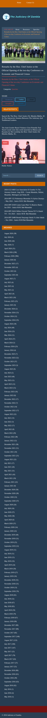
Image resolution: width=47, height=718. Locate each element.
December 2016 (9, 670)
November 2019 (9, 539)
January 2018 (8, 621)
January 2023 (8, 395)
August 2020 (8, 505)
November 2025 (9, 267)
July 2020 (7, 508)
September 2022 (9, 410)
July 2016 (7, 689)
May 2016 (7, 697)
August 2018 (8, 595)
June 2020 (7, 512)
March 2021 (8, 478)
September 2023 (9, 365)
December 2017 (9, 625)
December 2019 (9, 535)
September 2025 (9, 275)
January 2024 (8, 350)
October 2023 (9, 361)
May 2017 (7, 652)
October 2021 (9, 452)
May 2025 (7, 290)
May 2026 (7, 245)
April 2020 (8, 520)
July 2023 (7, 373)
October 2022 (9, 407)
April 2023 (8, 384)
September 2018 (9, 591)
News (5, 143)
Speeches (36, 29)
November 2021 (9, 448)
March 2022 (8, 433)
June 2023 (7, 377)
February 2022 (9, 437)
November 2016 (9, 674)
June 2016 (7, 693)
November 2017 (9, 629)
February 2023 (9, 392)
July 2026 (7, 237)
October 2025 (9, 271)
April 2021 (8, 474)
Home (19, 3)
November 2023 (9, 358)
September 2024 (9, 320)
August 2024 (8, 324)
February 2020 (9, 527)
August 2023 (8, 369)
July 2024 (7, 328)
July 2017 (7, 644)
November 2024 (9, 312)
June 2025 (7, 286)
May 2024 (7, 335)
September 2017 (9, 636)
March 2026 (8, 252)
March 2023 (8, 388)
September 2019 (9, 546)
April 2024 (8, 339)
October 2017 (9, 633)
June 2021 (7, 467)
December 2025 (9, 264)
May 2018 (7, 606)
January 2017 (8, 667)
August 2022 (8, 414)
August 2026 (8, 233)
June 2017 (7, 648)
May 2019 (7, 561)
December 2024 (9, 309)
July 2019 (7, 554)
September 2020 (9, 501)
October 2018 (9, 587)
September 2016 (9, 682)
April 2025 (8, 294)
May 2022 (7, 425)
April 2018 (8, 610)
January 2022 (8, 441)
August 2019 (8, 550)
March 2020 (8, 523)
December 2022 (9, 399)
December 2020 (9, 490)
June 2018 (7, 603)
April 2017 (8, 655)
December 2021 (9, 444)
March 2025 (8, 297)
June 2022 (7, 422)
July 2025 (7, 282)
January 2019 (8, 576)
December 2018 (9, 580)
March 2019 (8, 569)
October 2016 (9, 678)
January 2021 (8, 486)
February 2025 (9, 301)
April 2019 (8, 565)
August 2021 (8, 459)
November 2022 (9, 403)
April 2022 (8, 429)
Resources (26, 29)
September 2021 (9, 456)
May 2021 (7, 471)
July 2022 (7, 418)
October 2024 (9, 316)
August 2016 (8, 685)
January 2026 (8, 260)
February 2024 (9, 346)
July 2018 (7, 599)
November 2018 (9, 584)
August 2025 (8, 279)
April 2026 (8, 248)
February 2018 (9, 618)
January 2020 (8, 531)
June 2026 (7, 241)
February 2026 (9, 256)
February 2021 (9, 482)
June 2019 (7, 557)
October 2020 (9, 497)
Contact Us (30, 3)
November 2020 (9, 493)
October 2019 (9, 542)
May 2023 (7, 380)
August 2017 (8, 640)
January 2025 (8, 305)
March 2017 (8, 659)
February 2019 (9, 572)
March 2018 (8, 614)
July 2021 (7, 463)
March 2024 (8, 343)
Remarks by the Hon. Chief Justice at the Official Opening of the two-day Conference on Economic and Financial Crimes (22, 82)
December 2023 (9, 354)
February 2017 (9, 663)
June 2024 (7, 331)
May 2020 (7, 516)
